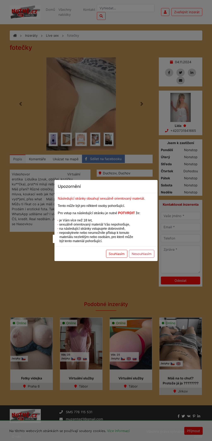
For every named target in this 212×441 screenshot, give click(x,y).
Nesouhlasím (142, 254)
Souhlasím (117, 254)
